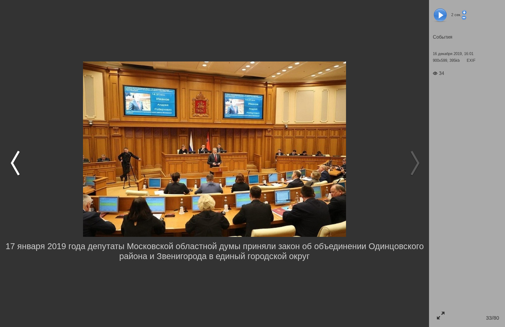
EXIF (471, 60)
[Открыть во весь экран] (440, 315)
